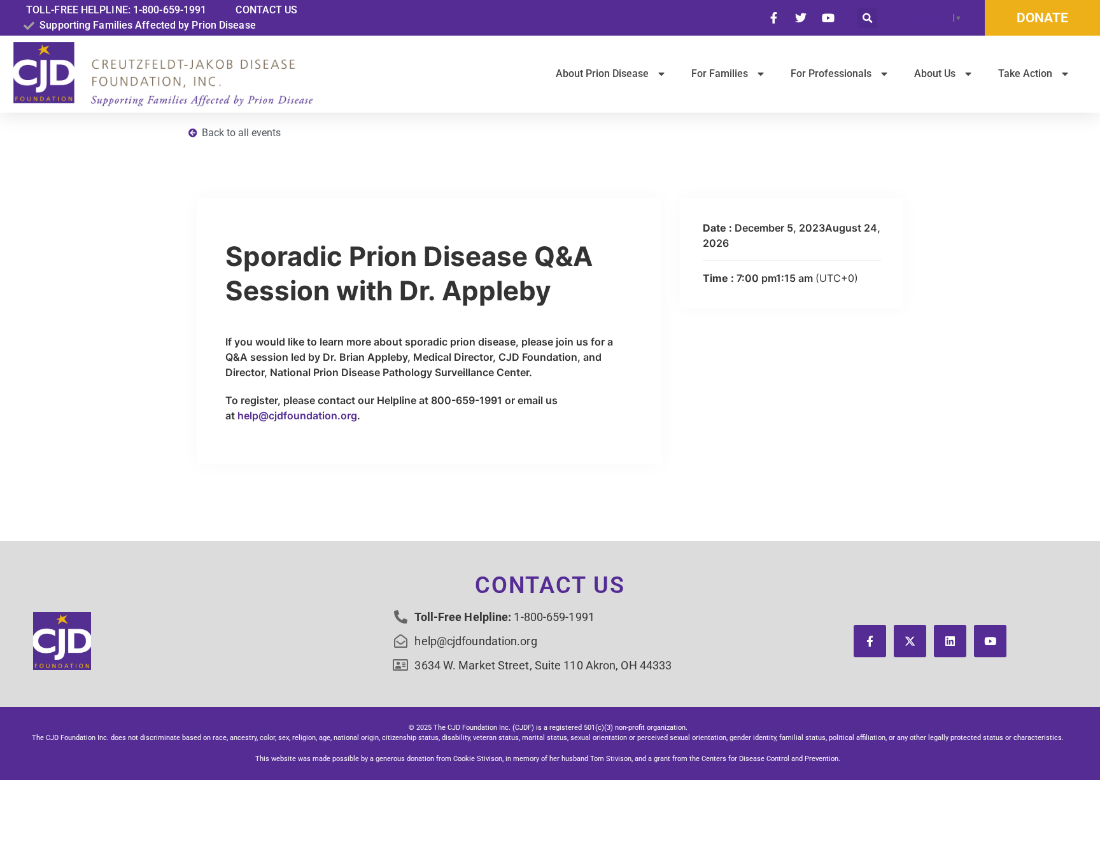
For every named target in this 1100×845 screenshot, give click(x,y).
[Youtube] (990, 641)
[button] (867, 18)
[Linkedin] (950, 641)
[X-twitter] (910, 641)
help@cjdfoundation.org (297, 415)
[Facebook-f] (870, 641)
